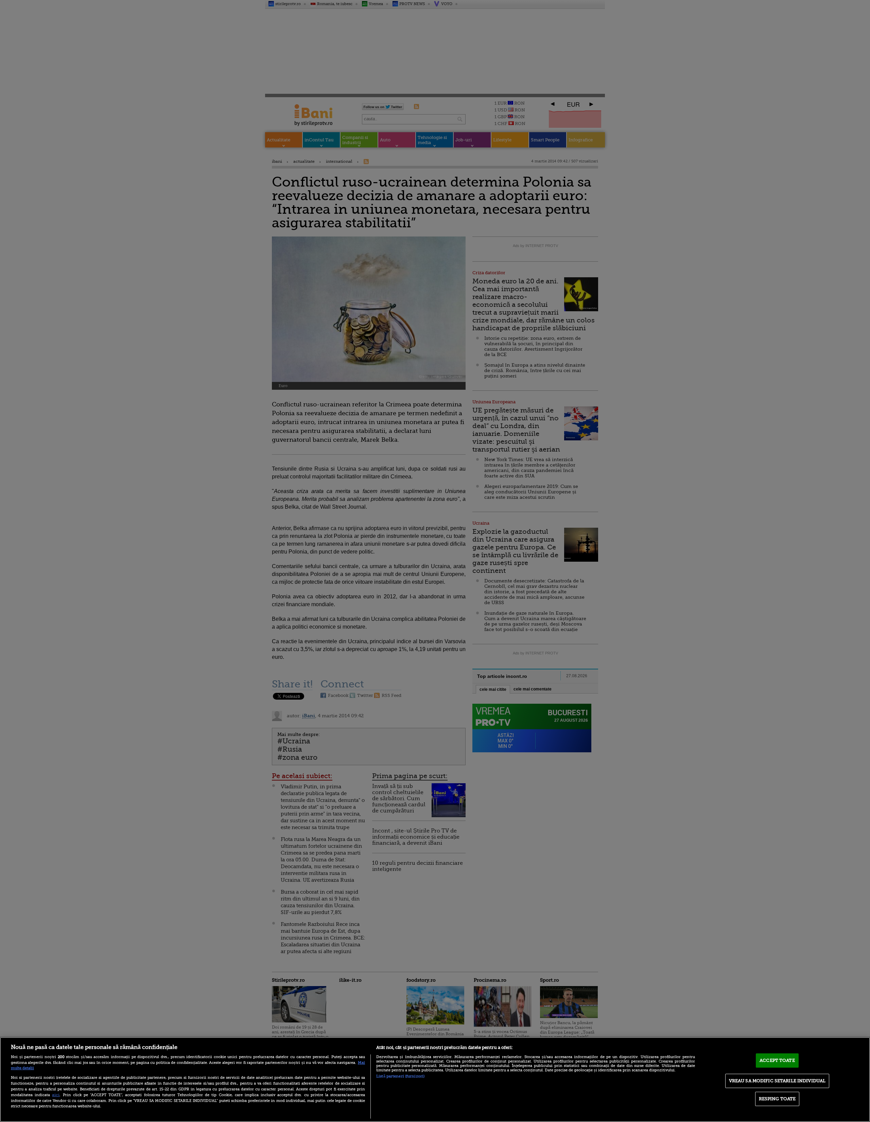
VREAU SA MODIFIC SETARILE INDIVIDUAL (777, 1080)
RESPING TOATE (777, 1098)
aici (55, 1094)
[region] (435, 1079)
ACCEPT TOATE (777, 1060)
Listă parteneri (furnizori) (400, 1076)
